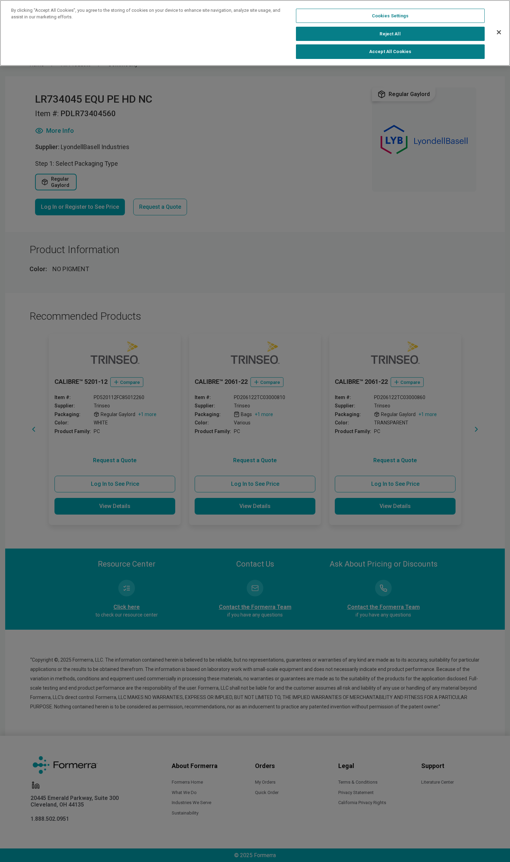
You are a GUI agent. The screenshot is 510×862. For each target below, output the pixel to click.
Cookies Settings (390, 15)
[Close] (499, 32)
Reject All (390, 33)
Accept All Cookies (390, 51)
